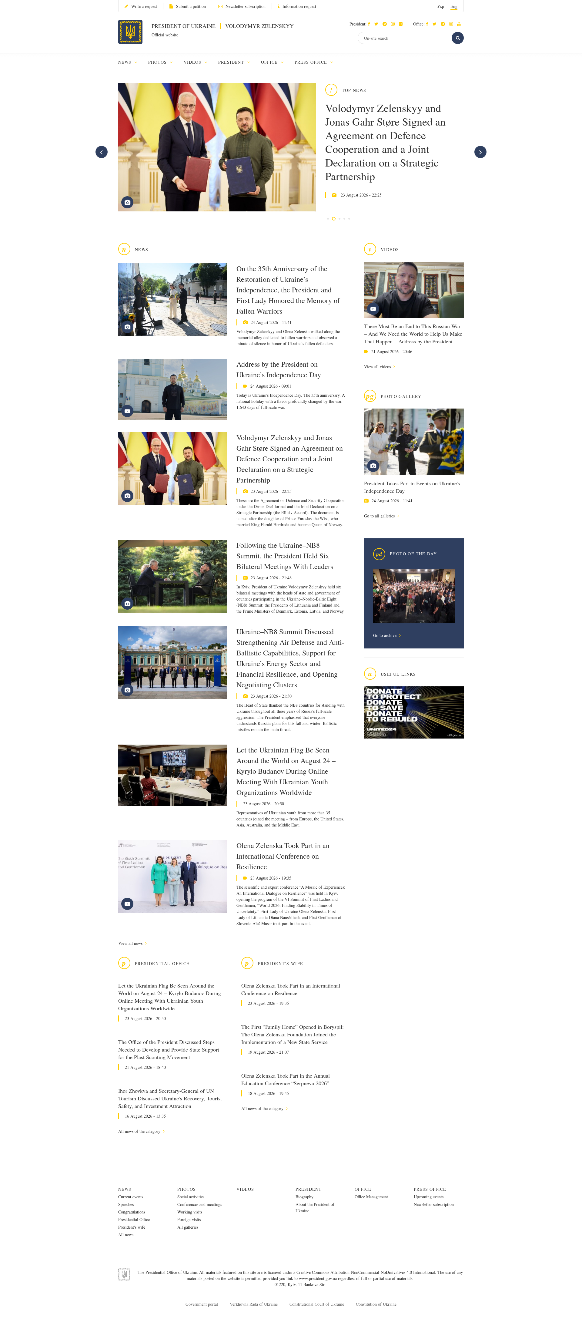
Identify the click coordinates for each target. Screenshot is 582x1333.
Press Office (430, 1189)
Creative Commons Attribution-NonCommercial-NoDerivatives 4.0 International (365, 1272)
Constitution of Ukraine (376, 1304)
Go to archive (385, 635)
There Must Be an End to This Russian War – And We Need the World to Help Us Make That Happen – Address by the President (413, 333)
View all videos (378, 366)
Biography (304, 1197)
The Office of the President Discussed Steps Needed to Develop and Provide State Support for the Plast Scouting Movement (168, 1049)
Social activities (190, 1197)
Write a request (144, 6)
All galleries (187, 1227)
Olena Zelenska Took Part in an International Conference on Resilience (282, 855)
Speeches (126, 1204)
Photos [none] (158, 62)
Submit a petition (191, 6)
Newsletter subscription (246, 6)
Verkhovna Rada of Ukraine (254, 1304)
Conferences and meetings (199, 1204)
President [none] (232, 62)
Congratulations (131, 1212)
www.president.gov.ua (318, 1278)
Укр (440, 6)
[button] (377, 24)
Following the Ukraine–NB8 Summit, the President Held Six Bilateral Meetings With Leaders (284, 555)
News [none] (125, 62)
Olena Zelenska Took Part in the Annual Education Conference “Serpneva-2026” (285, 1079)
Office (363, 1189)
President (309, 1189)
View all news (131, 943)
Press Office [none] (312, 62)
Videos (245, 1189)
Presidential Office (134, 1219)
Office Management (371, 1197)
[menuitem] (130, 62)
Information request (299, 6)
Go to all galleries (380, 516)
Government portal (202, 1304)
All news (125, 1234)
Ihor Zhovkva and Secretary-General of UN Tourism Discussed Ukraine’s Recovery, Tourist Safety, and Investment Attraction (170, 1098)
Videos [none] (193, 62)
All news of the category (140, 1131)
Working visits (189, 1212)
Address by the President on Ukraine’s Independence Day (278, 369)
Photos (186, 1189)
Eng (453, 6)
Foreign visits (189, 1219)
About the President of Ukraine (315, 1207)
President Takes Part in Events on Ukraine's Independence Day (412, 487)
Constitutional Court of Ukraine (316, 1304)
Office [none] (270, 62)
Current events (130, 1197)
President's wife (131, 1227)
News (124, 1189)
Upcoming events (428, 1197)
